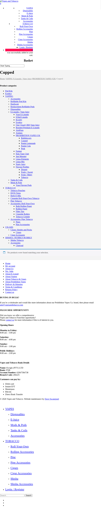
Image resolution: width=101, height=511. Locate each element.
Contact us (9, 292)
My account (10, 266)
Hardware (15, 104)
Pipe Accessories (23, 224)
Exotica (8, 93)
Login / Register (14, 489)
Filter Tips (20, 211)
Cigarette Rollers (23, 214)
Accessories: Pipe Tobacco (22, 219)
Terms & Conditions (13, 287)
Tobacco (24, 177)
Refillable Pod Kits (18, 101)
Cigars (18, 232)
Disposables (16, 109)
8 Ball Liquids (22, 117)
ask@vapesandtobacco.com (11, 305)
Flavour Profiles (22, 167)
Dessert (24, 169)
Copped (24, 141)
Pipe (13, 457)
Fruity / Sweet (27, 172)
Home (2, 79)
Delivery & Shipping (14, 284)
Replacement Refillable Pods (22, 107)
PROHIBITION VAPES (28, 135)
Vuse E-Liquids (22, 114)
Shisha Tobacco (17, 240)
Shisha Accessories (22, 484)
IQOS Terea (16, 193)
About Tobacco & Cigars (15, 279)
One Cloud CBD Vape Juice (27, 125)
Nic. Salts (9, 271)
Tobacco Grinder (23, 217)
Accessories (15, 99)
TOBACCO (10, 188)
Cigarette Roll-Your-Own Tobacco (25, 198)
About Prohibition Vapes (15, 282)
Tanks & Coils (16, 180)
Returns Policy (11, 290)
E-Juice (15, 419)
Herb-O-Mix (16, 196)
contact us (10, 320)
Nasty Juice (20, 164)
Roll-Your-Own (20, 446)
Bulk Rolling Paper (24, 206)
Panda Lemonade (28, 143)
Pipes (18, 222)
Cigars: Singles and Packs (21, 230)
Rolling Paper (21, 209)
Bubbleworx (26, 138)
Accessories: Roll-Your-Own (23, 203)
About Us (9, 269)
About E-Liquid (12, 274)
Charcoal (19, 245)
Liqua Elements (22, 159)
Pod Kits (8, 91)
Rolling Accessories (22, 451)
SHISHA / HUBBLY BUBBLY (18, 238)
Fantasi (19, 151)
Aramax (19, 133)
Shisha (14, 478)
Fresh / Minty (26, 175)
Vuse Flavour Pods (24, 185)
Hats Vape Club (22, 154)
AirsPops (19, 130)
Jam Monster (21, 156)
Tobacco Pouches (18, 190)
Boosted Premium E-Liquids (27, 128)
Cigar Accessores (18, 235)
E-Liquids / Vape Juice (22, 79)
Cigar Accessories (21, 473)
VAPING (9, 79)
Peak (23, 148)
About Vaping (11, 276)
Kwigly (19, 120)
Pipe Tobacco (16, 201)
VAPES (9, 408)
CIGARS (9, 227)
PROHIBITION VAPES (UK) (44, 79)
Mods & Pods (16, 183)
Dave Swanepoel (52, 399)
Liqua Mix (20, 162)
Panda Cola (26, 146)
